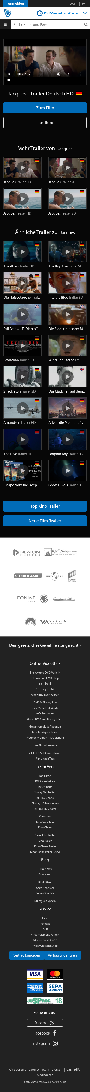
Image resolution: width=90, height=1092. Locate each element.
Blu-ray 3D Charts (45, 809)
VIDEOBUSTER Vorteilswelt (45, 753)
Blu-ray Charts (45, 798)
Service (45, 908)
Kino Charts (45, 827)
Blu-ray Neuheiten (45, 792)
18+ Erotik (45, 683)
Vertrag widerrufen (62, 955)
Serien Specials (45, 893)
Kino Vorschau (45, 822)
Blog (45, 859)
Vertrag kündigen (26, 955)
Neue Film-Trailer (45, 521)
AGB (45, 929)
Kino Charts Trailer (45, 846)
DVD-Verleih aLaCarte (61, 13)
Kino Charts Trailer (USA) (45, 852)
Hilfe (45, 918)
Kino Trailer (45, 841)
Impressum (55, 1069)
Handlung (45, 122)
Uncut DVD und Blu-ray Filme (45, 719)
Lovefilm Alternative (45, 745)
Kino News (45, 874)
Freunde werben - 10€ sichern (45, 737)
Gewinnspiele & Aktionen (45, 726)
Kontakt (45, 923)
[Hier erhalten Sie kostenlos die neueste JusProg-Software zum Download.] (45, 1000)
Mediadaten (45, 1075)
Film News (45, 869)
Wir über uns (17, 1069)
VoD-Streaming (45, 713)
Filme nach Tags (45, 758)
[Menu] (5, 24)
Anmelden (16, 3)
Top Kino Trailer (45, 506)
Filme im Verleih (45, 766)
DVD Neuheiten (45, 781)
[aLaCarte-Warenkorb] (83, 3)
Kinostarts (45, 816)
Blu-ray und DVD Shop (45, 678)
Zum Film (45, 108)
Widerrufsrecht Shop (45, 945)
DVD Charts (45, 786)
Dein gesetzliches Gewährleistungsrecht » (45, 645)
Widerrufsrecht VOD (45, 940)
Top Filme (45, 775)
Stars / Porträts (45, 887)
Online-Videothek (45, 663)
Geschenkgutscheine (45, 732)
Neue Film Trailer (45, 835)
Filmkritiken (45, 882)
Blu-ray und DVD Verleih (45, 672)
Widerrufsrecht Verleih (45, 934)
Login (73, 3)
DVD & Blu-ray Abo (45, 702)
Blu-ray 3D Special (45, 901)
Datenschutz (37, 1069)
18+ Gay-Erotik (45, 689)
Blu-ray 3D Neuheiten (45, 803)
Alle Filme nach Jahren (45, 694)
